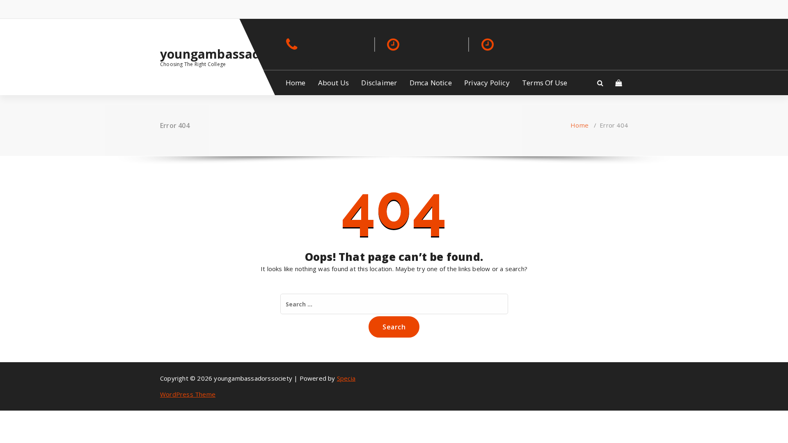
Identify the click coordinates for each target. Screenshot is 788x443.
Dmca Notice (431, 82)
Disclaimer (379, 82)
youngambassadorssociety (214, 54)
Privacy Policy (487, 82)
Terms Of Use (544, 82)
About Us (333, 82)
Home (296, 82)
